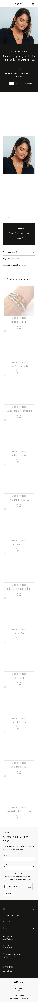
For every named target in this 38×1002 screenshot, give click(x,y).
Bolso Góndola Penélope (19, 589)
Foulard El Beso (19, 767)
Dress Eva (19, 633)
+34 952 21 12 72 (9, 957)
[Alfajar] (19, 3)
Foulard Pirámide (19, 455)
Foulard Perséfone (19, 722)
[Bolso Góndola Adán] (19, 345)
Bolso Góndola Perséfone (19, 411)
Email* (5, 864)
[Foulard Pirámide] (19, 434)
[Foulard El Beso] (19, 746)
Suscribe (8, 893)
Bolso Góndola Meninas (19, 811)
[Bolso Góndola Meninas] (19, 790)
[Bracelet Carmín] (19, 301)
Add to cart (28, 83)
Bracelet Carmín (19, 322)
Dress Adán (19, 678)
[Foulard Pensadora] (19, 479)
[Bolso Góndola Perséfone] (19, 390)
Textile (24, 318)
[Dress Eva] (19, 612)
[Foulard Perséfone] (19, 701)
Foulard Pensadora (19, 500)
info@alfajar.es (8, 939)
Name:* (5, 855)
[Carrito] (32, 3)
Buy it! (19, 238)
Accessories (15, 51)
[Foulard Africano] (19, 523)
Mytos (24, 51)
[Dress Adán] (19, 657)
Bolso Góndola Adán (19, 366)
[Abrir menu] (4, 3)
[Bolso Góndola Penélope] (19, 568)
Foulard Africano (19, 544)
